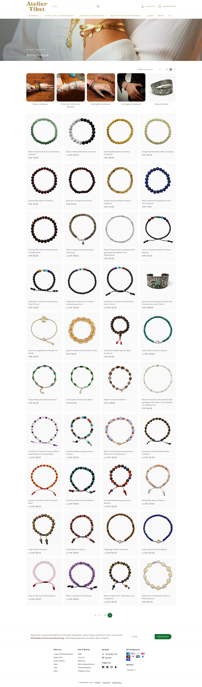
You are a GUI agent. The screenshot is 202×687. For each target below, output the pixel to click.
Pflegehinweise (84, 671)
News (161, 16)
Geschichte (58, 657)
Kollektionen (40, 49)
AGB (79, 654)
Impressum (106, 682)
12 (105, 615)
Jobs (55, 668)
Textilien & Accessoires (59, 16)
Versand (81, 657)
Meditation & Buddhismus (126, 16)
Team (56, 664)
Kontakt (97, 682)
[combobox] (75, 6)
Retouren (81, 661)
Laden (149, 16)
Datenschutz (117, 682)
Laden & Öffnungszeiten (63, 654)
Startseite (30, 49)
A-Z (170, 16)
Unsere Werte (59, 661)
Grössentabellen (84, 668)
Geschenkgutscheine (86, 664)
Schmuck (33, 16)
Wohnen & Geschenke (92, 16)
